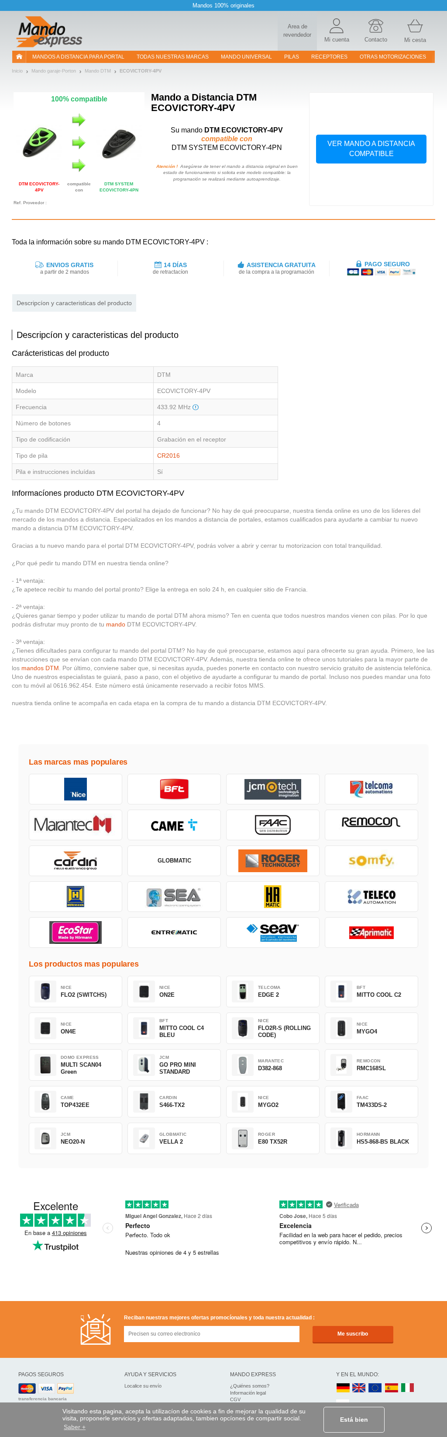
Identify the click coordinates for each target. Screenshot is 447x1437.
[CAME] (174, 825)
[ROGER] (273, 860)
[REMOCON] (371, 825)
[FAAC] (273, 825)
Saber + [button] (75, 1426)
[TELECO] (371, 896)
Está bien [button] (354, 1419)
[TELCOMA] (371, 789)
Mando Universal (246, 57)
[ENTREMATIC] (174, 932)
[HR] (273, 896)
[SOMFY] (371, 860)
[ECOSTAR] (75, 932)
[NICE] (75, 789)
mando (115, 624)
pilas (291, 57)
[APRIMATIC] (371, 932)
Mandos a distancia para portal (78, 57)
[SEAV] (273, 932)
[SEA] (174, 896)
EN (375, 1388)
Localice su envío (143, 1385)
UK (359, 1388)
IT (408, 1388)
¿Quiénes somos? (249, 1385)
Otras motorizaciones (393, 57)
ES (392, 1388)
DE (343, 1388)
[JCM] (273, 789)
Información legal (248, 1392)
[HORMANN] (75, 896)
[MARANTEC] (75, 825)
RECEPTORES (329, 57)
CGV (235, 1399)
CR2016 (168, 455)
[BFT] (174, 789)
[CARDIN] (75, 860)
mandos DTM (40, 668)
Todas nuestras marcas (173, 57)
